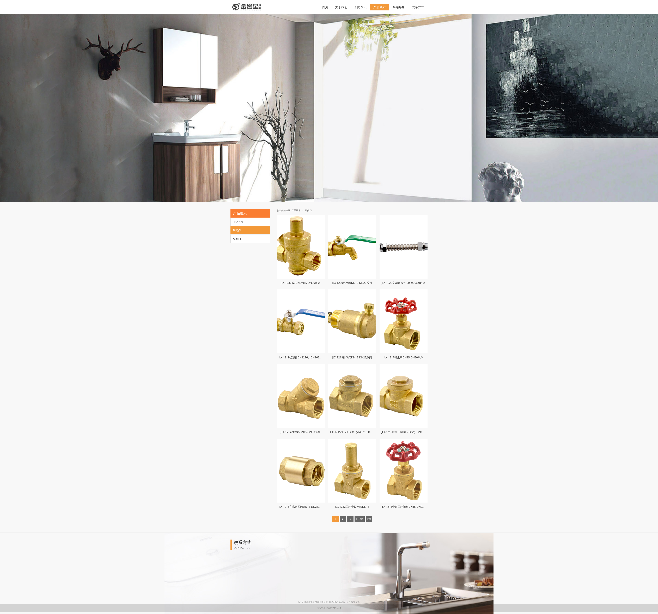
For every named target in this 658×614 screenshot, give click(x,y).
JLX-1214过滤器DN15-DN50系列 (300, 432)
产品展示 (379, 7)
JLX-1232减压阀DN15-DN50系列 (300, 283)
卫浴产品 (238, 222)
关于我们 (341, 7)
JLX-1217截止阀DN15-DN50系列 (403, 357)
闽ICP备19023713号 (339, 601)
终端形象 (399, 7)
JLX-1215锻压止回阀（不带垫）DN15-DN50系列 (359, 432)
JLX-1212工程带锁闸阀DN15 (352, 507)
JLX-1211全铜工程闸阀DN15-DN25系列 (405, 507)
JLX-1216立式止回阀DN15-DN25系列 (301, 507)
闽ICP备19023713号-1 (329, 608)
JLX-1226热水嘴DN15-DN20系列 (352, 283)
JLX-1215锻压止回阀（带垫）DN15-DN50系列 (409, 432)
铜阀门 (237, 230)
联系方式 (418, 7)
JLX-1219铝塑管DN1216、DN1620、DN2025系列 (309, 357)
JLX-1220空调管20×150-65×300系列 (403, 283)
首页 (325, 7)
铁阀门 (237, 238)
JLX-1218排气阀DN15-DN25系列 (352, 357)
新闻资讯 (360, 7)
